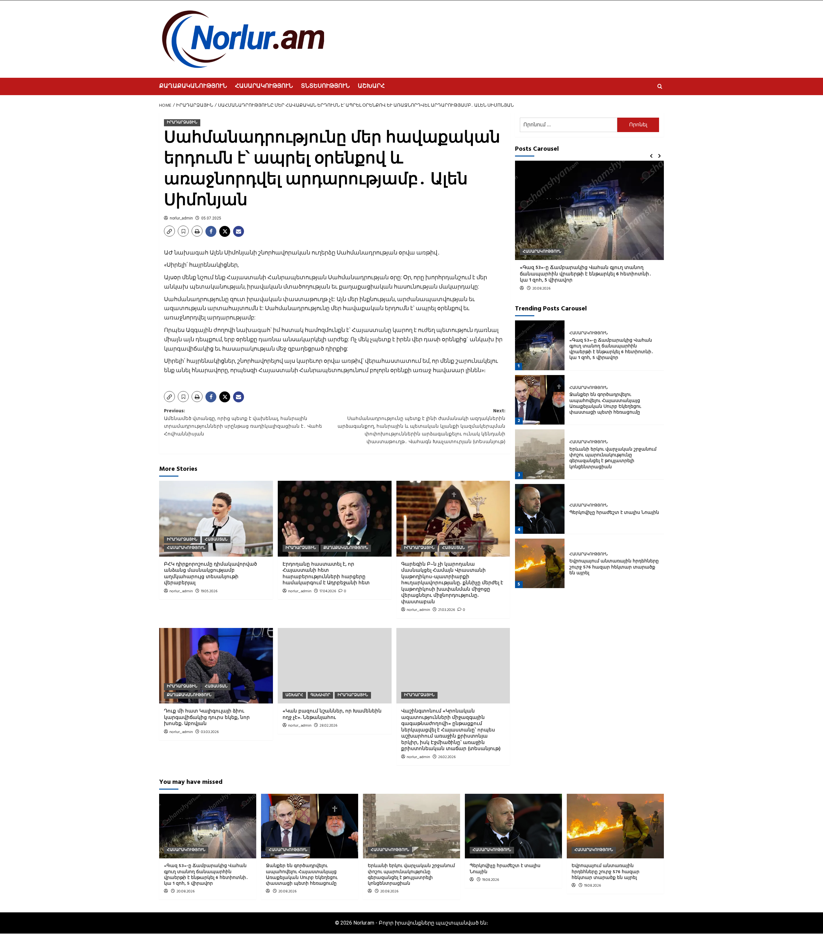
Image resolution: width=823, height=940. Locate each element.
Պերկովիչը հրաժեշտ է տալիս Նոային (614, 512)
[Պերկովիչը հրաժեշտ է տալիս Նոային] (540, 509)
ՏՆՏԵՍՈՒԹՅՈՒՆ (325, 86)
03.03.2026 (210, 732)
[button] (660, 86)
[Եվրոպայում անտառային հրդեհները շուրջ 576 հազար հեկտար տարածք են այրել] (540, 563)
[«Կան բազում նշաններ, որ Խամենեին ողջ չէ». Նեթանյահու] (335, 666)
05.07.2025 (211, 218)
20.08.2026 (541, 288)
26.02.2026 (447, 757)
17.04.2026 (328, 591)
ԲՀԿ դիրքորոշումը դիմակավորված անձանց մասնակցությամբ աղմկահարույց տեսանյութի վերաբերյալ (210, 573)
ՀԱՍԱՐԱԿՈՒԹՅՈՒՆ (264, 86)
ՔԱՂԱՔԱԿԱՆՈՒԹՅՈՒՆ (193, 86)
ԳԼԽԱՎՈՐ (320, 695)
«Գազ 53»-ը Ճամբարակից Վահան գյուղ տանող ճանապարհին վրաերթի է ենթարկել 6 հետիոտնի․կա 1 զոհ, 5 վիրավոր (586, 274)
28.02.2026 (328, 725)
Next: (421, 426)
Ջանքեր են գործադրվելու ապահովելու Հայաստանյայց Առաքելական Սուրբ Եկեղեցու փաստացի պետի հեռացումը (605, 403)
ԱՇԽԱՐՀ (371, 86)
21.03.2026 (446, 610)
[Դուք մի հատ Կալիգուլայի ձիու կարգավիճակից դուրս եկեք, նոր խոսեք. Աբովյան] (216, 666)
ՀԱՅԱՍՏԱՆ (216, 539)
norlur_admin (181, 218)
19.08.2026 (490, 880)
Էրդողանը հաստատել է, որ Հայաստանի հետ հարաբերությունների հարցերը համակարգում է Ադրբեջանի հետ (326, 573)
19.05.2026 (209, 591)
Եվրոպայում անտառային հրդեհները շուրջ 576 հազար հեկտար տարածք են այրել (614, 567)
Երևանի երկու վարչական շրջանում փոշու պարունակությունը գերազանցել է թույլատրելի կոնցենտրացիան (612, 458)
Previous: (243, 422)
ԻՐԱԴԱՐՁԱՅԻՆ (182, 122)
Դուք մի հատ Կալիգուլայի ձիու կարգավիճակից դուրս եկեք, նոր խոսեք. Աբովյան (207, 717)
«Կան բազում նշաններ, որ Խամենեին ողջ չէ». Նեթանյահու (332, 714)
